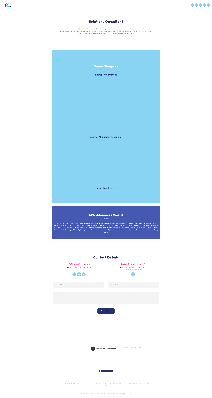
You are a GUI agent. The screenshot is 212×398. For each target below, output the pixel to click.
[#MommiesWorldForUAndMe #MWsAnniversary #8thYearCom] (113, 356)
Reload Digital (127, 393)
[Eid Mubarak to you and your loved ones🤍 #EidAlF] (113, 364)
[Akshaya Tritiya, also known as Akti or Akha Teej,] (98, 364)
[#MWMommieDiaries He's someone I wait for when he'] (98, 356)
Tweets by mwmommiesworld (133, 347)
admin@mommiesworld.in (141, 383)
